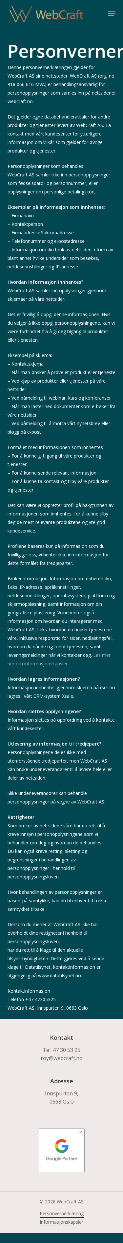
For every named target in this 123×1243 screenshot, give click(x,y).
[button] (111, 13)
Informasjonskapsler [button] (61, 1222)
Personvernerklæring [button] (62, 1213)
